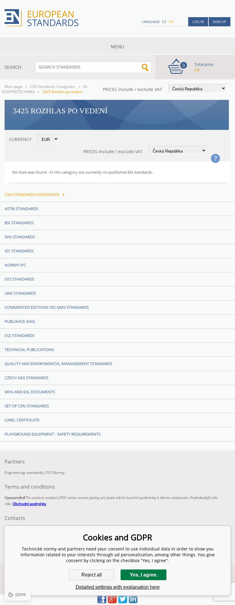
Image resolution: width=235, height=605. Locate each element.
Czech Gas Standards (26, 377)
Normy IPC (15, 265)
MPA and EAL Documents (30, 392)
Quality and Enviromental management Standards (58, 363)
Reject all (91, 574)
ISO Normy (55, 472)
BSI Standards (19, 222)
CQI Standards (20, 335)
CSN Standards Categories (53, 86)
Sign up (219, 21)
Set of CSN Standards (27, 406)
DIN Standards (20, 237)
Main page (14, 86)
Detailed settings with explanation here (118, 587)
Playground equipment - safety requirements (53, 434)
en (171, 21)
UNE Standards (20, 293)
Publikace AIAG (20, 321)
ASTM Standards (21, 208)
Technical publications (29, 349)
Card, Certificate (22, 420)
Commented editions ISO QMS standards (47, 307)
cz (164, 21)
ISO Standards (19, 279)
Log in (198, 21)
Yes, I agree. (144, 574)
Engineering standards (24, 472)
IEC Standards (19, 251)
